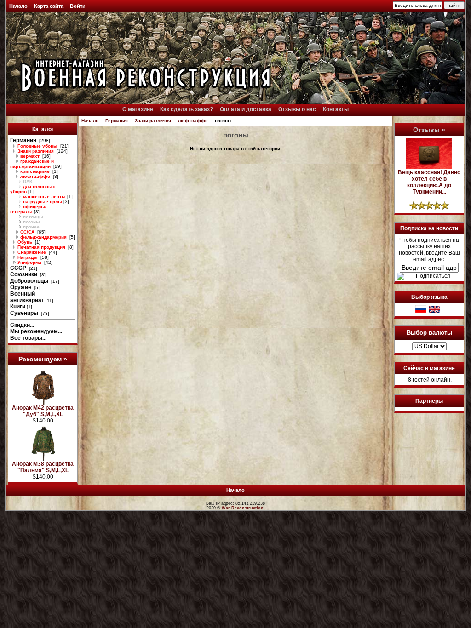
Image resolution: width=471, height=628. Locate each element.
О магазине (137, 109)
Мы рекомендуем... (36, 331)
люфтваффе (193, 120)
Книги (17, 306)
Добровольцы (30, 281)
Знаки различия (153, 120)
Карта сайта (48, 6)
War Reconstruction (243, 508)
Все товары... (28, 338)
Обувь (25, 242)
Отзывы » (429, 129)
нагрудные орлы (42, 201)
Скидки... (22, 325)
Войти (78, 6)
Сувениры (25, 313)
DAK (27, 181)
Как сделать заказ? (186, 109)
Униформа (29, 262)
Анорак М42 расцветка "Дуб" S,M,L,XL (43, 411)
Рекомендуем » (42, 359)
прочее (31, 226)
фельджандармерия (43, 237)
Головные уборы (37, 145)
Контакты (336, 109)
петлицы (32, 216)
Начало (18, 6)
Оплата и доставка (245, 109)
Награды (27, 257)
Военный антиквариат (27, 297)
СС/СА (27, 231)
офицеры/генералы (28, 209)
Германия (116, 120)
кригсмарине (35, 171)
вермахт (30, 156)
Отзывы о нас (297, 109)
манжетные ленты (44, 196)
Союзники (24, 274)
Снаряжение (31, 252)
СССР (19, 268)
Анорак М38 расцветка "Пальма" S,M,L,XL (43, 467)
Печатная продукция (41, 247)
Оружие (21, 287)
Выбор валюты (429, 332)
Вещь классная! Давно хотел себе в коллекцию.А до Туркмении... (429, 182)
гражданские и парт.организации (32, 164)
